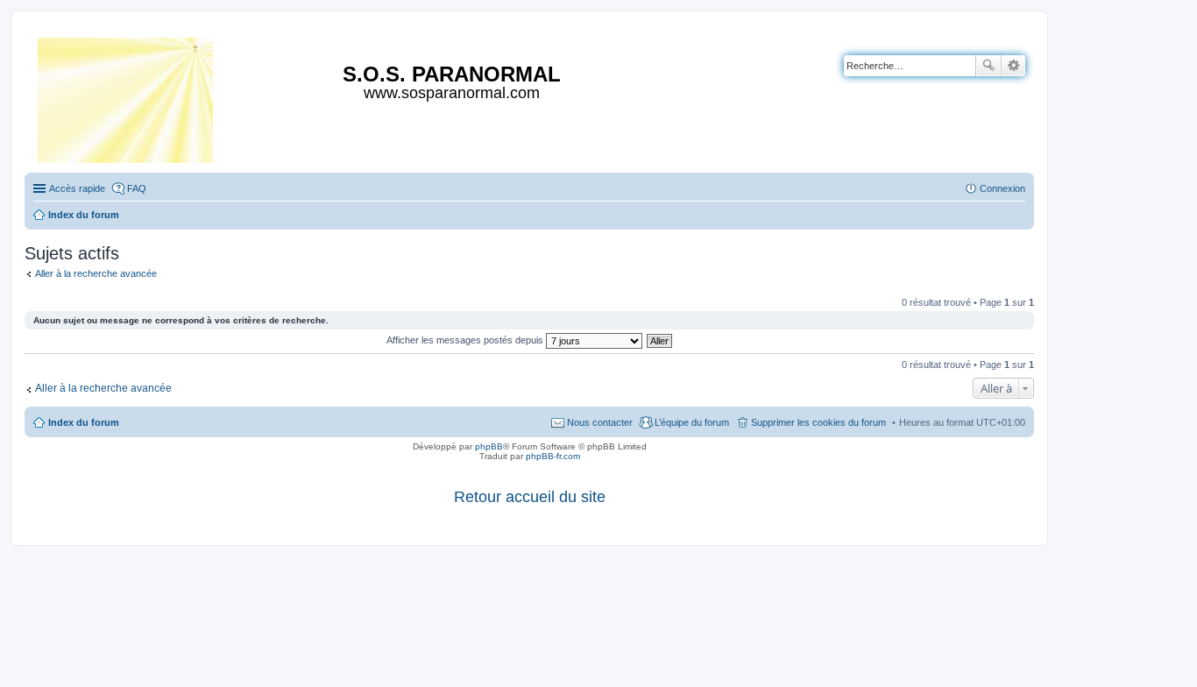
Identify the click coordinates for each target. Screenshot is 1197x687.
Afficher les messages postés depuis (466, 340)
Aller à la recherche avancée (96, 273)
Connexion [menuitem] (1002, 188)
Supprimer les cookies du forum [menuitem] (818, 422)
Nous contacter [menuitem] (600, 422)
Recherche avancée (1013, 65)
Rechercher (988, 65)
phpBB (489, 446)
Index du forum (83, 422)
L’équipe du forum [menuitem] (692, 422)
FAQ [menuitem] (136, 188)
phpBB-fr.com (553, 456)
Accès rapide (77, 188)
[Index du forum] (126, 97)
